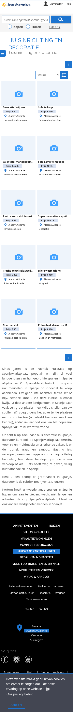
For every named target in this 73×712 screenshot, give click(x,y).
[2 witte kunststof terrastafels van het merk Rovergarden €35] (18, 202)
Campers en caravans (36, 545)
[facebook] (5, 662)
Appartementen (25, 525)
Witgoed (43, 283)
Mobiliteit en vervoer (36, 570)
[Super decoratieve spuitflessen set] (54, 202)
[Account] (45, 3)
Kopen (43, 608)
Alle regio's (36, 640)
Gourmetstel (10, 325)
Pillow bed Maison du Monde (55, 325)
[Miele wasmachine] (54, 257)
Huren (29, 608)
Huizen (54, 525)
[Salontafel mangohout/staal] (18, 148)
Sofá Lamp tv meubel (51, 162)
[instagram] (16, 662)
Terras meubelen (12, 228)
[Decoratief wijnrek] (18, 93)
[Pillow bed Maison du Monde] (54, 311)
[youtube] (28, 662)
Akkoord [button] (16, 704)
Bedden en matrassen (50, 337)
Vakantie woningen (36, 538)
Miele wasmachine (49, 270)
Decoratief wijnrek (14, 107)
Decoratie (44, 228)
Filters (54, 27)
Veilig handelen (53, 672)
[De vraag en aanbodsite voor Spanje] (16, 5)
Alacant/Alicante (17, 115)
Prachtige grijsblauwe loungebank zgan (27, 270)
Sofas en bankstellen (50, 119)
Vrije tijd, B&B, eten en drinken (36, 563)
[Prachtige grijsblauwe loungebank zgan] (18, 257)
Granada (36, 635)
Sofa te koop (45, 107)
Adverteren (56, 3)
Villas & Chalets (36, 532)
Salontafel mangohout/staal (20, 162)
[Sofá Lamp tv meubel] (54, 148)
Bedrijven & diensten (36, 557)
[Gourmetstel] (18, 311)
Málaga (36, 626)
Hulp (68, 3)
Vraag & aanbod (36, 576)
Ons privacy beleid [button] (19, 694)
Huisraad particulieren (15, 119)
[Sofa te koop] (54, 93)
